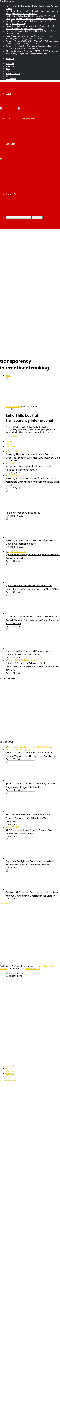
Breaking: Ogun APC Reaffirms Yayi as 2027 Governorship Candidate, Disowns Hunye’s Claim (32, 42)
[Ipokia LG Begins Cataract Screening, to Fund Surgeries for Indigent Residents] (21, 780)
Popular (9, 441)
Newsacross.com (33, 968)
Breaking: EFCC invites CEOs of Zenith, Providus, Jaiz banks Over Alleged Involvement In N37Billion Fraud (33, 482)
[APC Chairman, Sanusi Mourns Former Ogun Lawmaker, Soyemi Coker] (14, 827)
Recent (9, 444)
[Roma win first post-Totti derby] (21, 510)
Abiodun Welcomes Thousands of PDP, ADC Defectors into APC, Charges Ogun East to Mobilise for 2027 (32, 52)
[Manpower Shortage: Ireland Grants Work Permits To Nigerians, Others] (13, 463)
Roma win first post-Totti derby (23, 512)
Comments (10, 446)
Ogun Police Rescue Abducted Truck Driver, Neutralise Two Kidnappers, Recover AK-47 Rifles (32, 12)
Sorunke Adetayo (13, 406)
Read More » (13, 436)
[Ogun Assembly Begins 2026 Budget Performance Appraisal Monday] (16, 551)
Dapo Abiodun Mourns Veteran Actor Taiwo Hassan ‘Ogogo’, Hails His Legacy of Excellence (29, 37)
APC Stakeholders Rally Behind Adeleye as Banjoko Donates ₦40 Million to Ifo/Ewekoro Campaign (29, 818)
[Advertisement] (30, 261)
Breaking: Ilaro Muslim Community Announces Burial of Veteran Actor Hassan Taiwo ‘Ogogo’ (31, 47)
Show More (5, 903)
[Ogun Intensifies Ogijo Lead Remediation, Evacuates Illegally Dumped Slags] (21, 648)
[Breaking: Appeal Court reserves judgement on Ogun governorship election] (21, 537)
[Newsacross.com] (17, 118)
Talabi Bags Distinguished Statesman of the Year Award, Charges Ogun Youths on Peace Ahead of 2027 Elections (31, 17)
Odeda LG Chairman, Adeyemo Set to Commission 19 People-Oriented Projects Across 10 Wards (30, 27)
